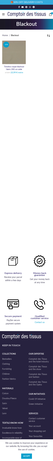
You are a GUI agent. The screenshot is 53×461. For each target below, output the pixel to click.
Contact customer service (37, 420)
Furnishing (6, 369)
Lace (4, 413)
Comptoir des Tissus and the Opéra (38, 383)
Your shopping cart (37, 431)
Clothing (6, 364)
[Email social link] (22, 7)
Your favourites (35, 436)
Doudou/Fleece (9, 399)
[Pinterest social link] (26, 7)
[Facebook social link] (19, 7)
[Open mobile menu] (3, 14)
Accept (26, 456)
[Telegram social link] (34, 7)
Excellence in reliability (12, 433)
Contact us (40, 322)
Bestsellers (7, 359)
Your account (35, 426)
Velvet (5, 408)
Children (6, 374)
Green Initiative (36, 404)
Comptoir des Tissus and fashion (38, 375)
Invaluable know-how (12, 428)
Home (5, 35)
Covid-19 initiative (37, 399)
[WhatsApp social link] (30, 7)
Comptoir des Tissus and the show (38, 368)
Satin (4, 403)
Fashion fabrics (9, 379)
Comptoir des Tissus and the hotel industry (39, 360)
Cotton (5, 394)
